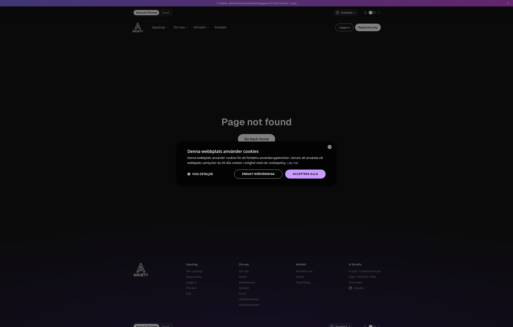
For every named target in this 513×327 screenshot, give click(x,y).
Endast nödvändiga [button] (258, 174)
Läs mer (293, 163)
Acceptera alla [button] (305, 174)
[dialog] (256, 163)
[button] (200, 174)
